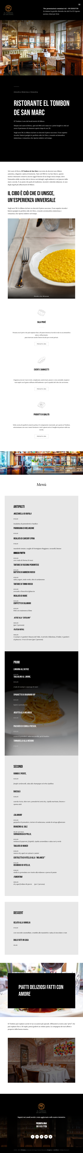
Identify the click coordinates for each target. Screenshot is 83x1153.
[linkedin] (50, 1137)
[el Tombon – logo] (8, 5)
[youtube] (46, 1137)
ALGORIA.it (56, 1150)
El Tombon (23, 1150)
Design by (49, 1150)
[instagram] (41, 1137)
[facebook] (32, 1137)
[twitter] (37, 1137)
